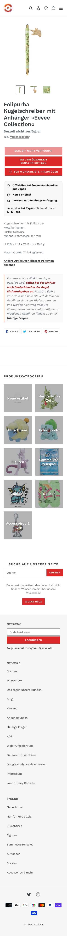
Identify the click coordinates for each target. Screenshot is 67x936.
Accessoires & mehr (20, 872)
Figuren (12, 835)
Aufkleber (13, 854)
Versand (12, 708)
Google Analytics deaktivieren (26, 764)
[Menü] (61, 8)
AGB (10, 736)
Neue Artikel (15, 807)
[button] (46, 8)
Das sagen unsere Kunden (24, 689)
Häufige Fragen (18, 318)
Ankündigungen (17, 717)
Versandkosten (19, 136)
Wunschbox (33, 601)
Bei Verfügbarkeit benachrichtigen (33, 161)
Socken (12, 863)
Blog (10, 699)
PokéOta (38, 924)
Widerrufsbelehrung (20, 745)
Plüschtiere (14, 826)
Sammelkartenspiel (20, 844)
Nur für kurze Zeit (19, 816)
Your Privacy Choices (21, 783)
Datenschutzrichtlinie (21, 755)
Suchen (54, 572)
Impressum (14, 773)
